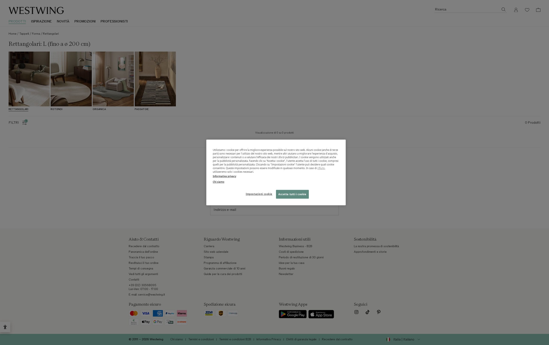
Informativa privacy (224, 176)
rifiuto (321, 168)
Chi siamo (218, 181)
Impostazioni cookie (259, 194)
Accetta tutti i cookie (292, 194)
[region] (276, 172)
